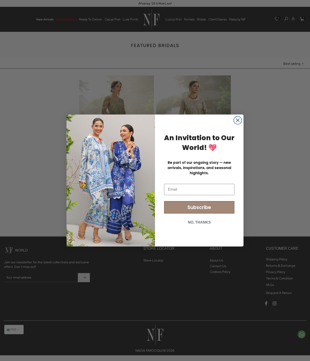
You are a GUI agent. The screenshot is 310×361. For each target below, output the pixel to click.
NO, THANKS (199, 222)
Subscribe (199, 207)
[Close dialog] (238, 120)
